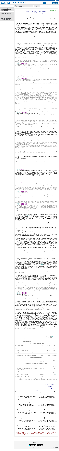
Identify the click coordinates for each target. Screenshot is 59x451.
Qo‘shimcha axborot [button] (48, 6)
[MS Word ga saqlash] (23, 3)
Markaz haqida (22, 442)
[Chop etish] (28, 3)
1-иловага (20, 106)
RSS (52, 442)
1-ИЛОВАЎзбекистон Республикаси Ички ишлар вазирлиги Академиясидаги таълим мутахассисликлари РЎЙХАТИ (7, 14)
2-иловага (31, 223)
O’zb (47, 2)
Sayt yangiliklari (33, 442)
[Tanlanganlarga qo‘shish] (11, 3)
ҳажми (28, 215)
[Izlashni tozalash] (13, 6)
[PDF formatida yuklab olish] (25, 3)
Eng (42, 2)
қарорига (52, 336)
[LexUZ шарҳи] (16, 3)
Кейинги (18, 63)
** (55, 366)
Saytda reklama (43, 442)
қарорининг (41, 264)
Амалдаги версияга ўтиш (53, 10)
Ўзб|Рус (50, 2)
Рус (39, 2)
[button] (7, 9)
